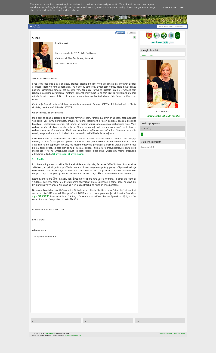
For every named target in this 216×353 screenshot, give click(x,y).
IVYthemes (69, 335)
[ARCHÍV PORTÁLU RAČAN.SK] (171, 38)
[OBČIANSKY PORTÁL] (149, 38)
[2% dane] (177, 38)
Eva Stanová (50, 333)
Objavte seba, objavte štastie (162, 116)
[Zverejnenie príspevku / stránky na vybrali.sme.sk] (120, 34)
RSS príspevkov (166, 333)
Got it (183, 7)
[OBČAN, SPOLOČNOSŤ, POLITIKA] (164, 38)
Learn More (169, 7)
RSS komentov (179, 333)
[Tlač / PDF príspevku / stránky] (131, 34)
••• (142, 134)
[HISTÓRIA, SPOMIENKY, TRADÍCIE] (156, 38)
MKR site (77, 335)
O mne (36, 37)
